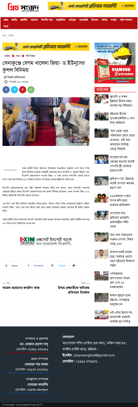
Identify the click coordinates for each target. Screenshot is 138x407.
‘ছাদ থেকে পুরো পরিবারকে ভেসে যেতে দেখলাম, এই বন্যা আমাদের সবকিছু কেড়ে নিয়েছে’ (122, 140)
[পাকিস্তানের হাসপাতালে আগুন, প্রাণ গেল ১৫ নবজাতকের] (102, 275)
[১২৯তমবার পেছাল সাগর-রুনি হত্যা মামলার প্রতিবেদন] (102, 198)
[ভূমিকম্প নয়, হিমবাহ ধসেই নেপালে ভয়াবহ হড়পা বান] (102, 181)
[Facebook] (6, 89)
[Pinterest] (22, 89)
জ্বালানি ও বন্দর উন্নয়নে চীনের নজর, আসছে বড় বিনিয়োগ (121, 101)
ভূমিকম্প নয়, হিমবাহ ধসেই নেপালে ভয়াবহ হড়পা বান (122, 183)
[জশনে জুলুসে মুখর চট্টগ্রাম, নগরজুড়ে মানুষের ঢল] (102, 297)
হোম (4, 35)
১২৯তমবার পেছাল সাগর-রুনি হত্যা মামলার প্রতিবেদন (120, 200)
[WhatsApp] (30, 89)
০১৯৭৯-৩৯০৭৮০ (37, 389)
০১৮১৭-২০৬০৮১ (37, 369)
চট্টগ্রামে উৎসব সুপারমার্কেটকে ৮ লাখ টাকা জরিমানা (122, 118)
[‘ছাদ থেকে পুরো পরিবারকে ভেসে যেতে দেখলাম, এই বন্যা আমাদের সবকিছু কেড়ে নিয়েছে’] (102, 133)
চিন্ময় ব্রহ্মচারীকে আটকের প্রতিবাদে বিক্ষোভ (73, 290)
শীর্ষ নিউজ (30, 55)
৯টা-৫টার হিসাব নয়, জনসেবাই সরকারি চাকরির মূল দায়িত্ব (121, 316)
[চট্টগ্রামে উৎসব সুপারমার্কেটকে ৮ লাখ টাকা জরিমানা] (102, 116)
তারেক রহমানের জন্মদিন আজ (21, 288)
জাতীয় (11, 35)
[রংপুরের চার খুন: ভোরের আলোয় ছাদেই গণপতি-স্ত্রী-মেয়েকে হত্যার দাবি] (102, 159)
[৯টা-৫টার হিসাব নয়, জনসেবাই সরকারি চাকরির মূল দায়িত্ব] (102, 314)
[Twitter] (14, 89)
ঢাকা (18, 55)
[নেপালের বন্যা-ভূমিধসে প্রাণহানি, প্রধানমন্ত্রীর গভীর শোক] (102, 215)
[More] (74, 265)
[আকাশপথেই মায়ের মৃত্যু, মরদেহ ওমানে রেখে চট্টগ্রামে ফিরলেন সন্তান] (102, 254)
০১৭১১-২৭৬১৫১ (38, 349)
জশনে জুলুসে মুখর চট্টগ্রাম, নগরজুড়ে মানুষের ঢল (120, 299)
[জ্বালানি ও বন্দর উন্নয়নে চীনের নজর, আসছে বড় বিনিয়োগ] (102, 98)
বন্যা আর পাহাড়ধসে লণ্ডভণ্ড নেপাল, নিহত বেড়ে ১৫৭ (121, 239)
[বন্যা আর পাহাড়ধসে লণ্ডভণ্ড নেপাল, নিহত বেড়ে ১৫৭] (102, 237)
